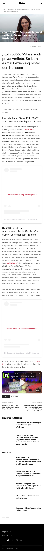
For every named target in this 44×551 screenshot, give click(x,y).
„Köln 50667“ (28, 129)
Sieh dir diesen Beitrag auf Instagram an (22, 195)
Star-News (11, 9)
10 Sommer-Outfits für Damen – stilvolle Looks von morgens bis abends (28, 473)
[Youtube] (21, 540)
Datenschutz (7, 535)
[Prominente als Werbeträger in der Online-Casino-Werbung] (8, 426)
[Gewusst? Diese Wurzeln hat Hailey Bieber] (8, 511)
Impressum (6, 531)
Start (3, 9)
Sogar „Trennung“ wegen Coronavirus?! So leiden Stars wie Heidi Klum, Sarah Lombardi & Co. (33, 408)
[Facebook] (4, 540)
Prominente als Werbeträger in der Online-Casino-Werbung (28, 425)
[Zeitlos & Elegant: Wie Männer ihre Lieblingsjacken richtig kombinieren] (8, 487)
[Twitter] (17, 540)
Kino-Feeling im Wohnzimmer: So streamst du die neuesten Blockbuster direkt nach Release (28, 460)
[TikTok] (12, 540)
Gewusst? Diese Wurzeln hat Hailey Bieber (28, 509)
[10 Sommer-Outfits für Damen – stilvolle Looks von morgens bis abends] (8, 474)
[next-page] (7, 518)
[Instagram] (8, 540)
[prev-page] (3, 518)
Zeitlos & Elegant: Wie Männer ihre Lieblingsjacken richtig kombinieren (28, 486)
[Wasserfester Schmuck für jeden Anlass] (8, 499)
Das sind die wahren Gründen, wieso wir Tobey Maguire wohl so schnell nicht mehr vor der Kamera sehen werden (27, 439)
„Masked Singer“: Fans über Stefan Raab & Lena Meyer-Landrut (10, 407)
